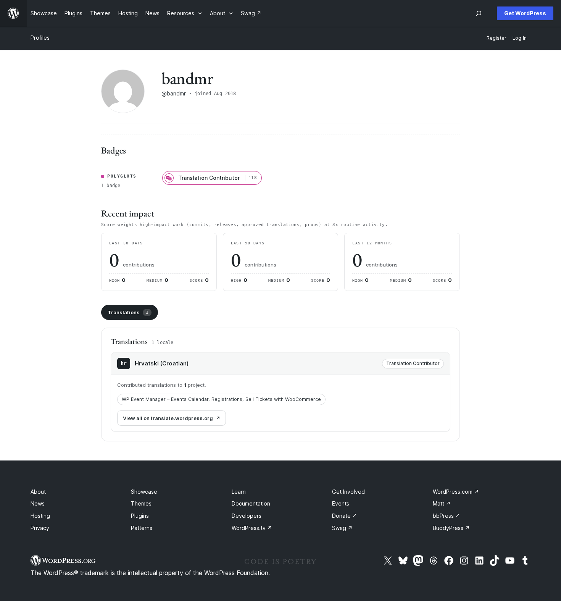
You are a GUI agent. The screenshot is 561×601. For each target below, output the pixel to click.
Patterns (141, 528)
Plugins (140, 515)
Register (496, 38)
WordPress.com (456, 491)
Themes (141, 503)
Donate (344, 515)
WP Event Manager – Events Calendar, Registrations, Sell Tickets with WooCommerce (221, 399)
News (38, 503)
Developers (246, 515)
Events (340, 503)
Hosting (40, 515)
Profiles (40, 37)
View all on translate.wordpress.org (168, 418)
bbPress (446, 515)
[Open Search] (478, 13)
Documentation (251, 503)
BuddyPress (451, 528)
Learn (239, 491)
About (38, 491)
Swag (342, 528)
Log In (520, 38)
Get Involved (348, 491)
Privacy (40, 528)
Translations (128, 312)
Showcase (144, 491)
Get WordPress (525, 13)
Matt (442, 503)
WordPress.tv (252, 528)
